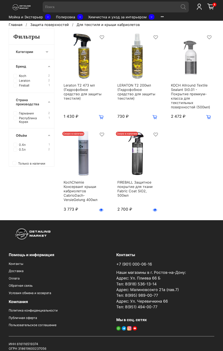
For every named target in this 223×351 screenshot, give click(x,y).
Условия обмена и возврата (30, 293)
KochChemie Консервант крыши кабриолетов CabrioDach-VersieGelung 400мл (80, 191)
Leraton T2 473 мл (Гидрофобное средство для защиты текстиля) (82, 92)
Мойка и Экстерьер (26, 17)
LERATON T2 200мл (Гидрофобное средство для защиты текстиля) (136, 92)
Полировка (65, 17)
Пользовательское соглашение (32, 325)
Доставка (16, 271)
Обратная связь (21, 285)
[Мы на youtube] (135, 328)
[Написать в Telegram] (124, 328)
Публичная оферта (23, 318)
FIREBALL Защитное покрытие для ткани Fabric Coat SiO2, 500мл (135, 189)
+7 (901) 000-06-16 (134, 264)
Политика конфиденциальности (33, 310)
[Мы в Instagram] (129, 328)
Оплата (14, 278)
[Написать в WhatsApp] (118, 328)
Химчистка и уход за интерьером (117, 17)
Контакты (16, 264)
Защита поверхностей (49, 24)
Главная (15, 24)
